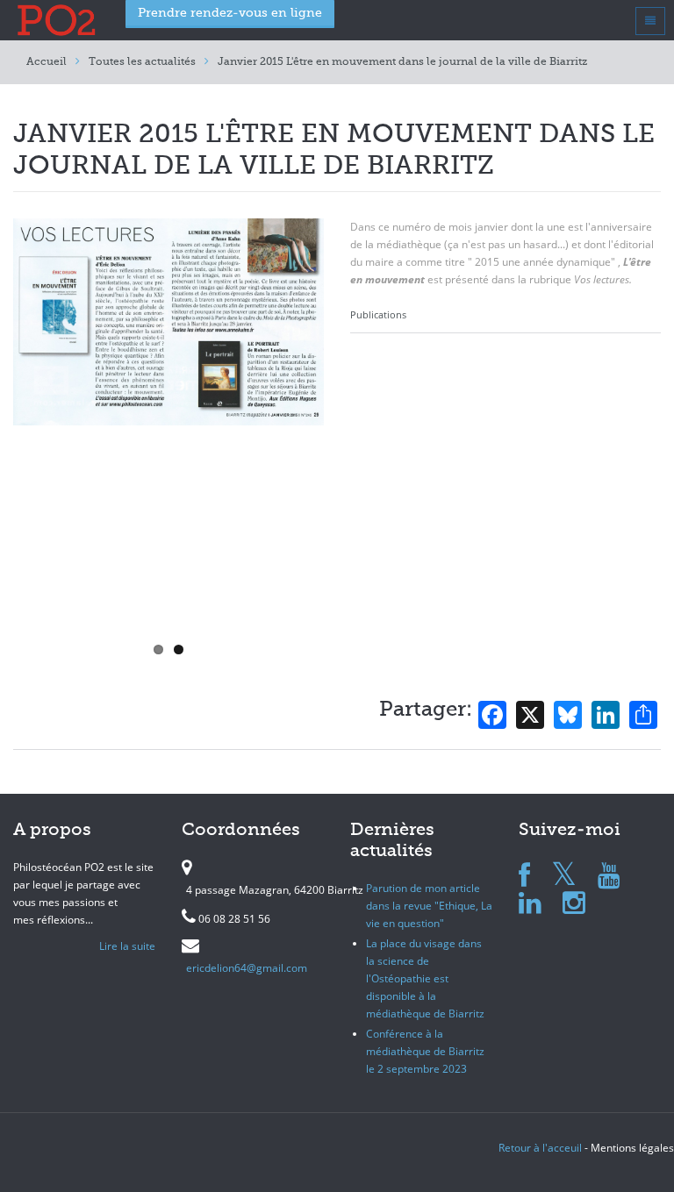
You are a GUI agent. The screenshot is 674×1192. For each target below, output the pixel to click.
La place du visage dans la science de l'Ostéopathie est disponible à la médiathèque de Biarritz (425, 978)
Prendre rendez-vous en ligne (230, 13)
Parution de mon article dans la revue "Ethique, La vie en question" (429, 906)
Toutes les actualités (142, 62)
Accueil (46, 62)
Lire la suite (127, 946)
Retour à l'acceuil (540, 1147)
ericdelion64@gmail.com (246, 967)
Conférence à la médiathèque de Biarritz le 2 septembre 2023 (425, 1051)
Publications (378, 314)
